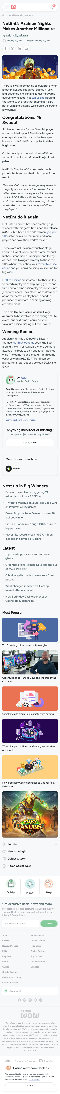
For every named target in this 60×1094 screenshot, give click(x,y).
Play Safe (6, 956)
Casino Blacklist (10, 982)
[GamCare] (47, 1061)
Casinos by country (11, 977)
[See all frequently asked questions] (49, 883)
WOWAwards (37, 935)
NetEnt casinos (11, 280)
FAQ (4, 951)
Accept (30, 1085)
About (5, 935)
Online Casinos (38, 951)
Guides (5, 967)
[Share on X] (12, 49)
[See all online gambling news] (30, 883)
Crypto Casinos (10, 972)
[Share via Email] (26, 49)
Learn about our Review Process (21, 420)
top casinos (39, 97)
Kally (8, 35)
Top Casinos (37, 956)
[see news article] (30, 629)
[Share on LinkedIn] (19, 49)
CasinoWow (10, 1023)
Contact (6, 940)
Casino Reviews (39, 961)
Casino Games (38, 940)
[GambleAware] (25, 1061)
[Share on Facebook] (5, 49)
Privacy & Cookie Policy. (13, 915)
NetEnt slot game (23, 342)
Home (8, 15)
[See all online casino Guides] (11, 883)
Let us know (30, 442)
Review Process (10, 946)
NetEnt (16, 468)
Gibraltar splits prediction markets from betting (28, 713)
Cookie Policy (34, 1079)
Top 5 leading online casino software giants (26, 645)
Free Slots (36, 946)
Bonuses (35, 967)
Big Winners (27, 15)
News (16, 15)
